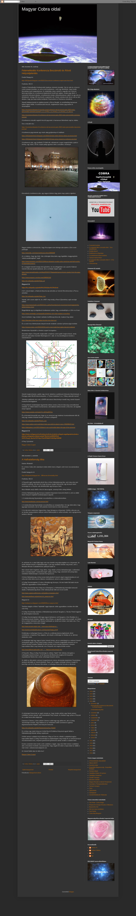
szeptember (94, 717)
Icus (92, 853)
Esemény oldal (93, 765)
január (93, 737)
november (94, 712)
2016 (91, 753)
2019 (91, 745)
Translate (102, 684)
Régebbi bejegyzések (74, 769)
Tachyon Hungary (94, 786)
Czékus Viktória (95, 850)
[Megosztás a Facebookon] (50, 450)
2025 (91, 694)
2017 (91, 750)
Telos (90, 788)
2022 (91, 701)
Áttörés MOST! (93, 763)
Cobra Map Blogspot (95, 813)
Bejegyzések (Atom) (35, 773)
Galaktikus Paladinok (95, 775)
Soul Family (92, 811)
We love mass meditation (96, 809)
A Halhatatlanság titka (33, 459)
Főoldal (51, 769)
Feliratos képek (93, 771)
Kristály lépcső (93, 251)
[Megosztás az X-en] (48, 450)
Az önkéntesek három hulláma (98, 255)
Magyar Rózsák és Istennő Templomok (100, 782)
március (93, 732)
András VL (94, 847)
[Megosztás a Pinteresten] (52, 450)
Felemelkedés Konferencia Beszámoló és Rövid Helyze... (102, 706)
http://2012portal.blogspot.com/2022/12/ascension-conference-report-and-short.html (47, 80)
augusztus (94, 720)
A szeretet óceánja (94, 245)
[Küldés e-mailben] (44, 450)
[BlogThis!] (46, 450)
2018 (91, 748)
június (93, 725)
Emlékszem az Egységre (96, 253)
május (93, 727)
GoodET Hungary (94, 777)
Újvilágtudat (92, 792)
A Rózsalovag (93, 263)
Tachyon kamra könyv (95, 257)
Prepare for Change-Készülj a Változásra (101, 805)
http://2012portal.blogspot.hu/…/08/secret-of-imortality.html (40, 475)
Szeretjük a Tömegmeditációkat (98, 784)
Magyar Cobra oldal (41, 9)
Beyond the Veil (93, 807)
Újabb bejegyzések (27, 769)
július (92, 722)
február (93, 735)
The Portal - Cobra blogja (96, 802)
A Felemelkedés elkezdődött (97, 761)
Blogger (71, 892)
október (93, 715)
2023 (91, 699)
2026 (91, 691)
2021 (91, 740)
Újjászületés (92, 790)
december (94, 703)
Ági (92, 856)
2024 (91, 696)
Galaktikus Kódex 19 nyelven (97, 773)
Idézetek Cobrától (94, 779)
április (93, 730)
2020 (91, 743)
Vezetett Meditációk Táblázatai (98, 795)
